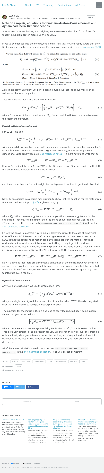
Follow (90, 17)
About (28, 5)
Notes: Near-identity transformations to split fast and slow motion (88, 422)
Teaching (48, 5)
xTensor (83, 361)
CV (37, 5)
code (50, 361)
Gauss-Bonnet (61, 361)
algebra (15, 361)
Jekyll (31, 467)
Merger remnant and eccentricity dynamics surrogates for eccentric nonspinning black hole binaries (63, 424)
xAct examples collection (15, 226)
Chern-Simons (39, 361)
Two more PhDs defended (13, 420)
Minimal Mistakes (41, 467)
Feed (38, 464)
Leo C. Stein (8, 5)
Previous (27, 402)
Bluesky (17, 464)
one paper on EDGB (90, 47)
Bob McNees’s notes (51, 154)
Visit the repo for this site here (57, 467)
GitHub (28, 464)
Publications (64, 5)
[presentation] (52, 107)
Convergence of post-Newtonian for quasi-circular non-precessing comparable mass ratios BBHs (38, 424)
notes (19, 366)
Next (77, 402)
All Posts (79, 5)
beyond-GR (25, 361)
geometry (73, 361)
